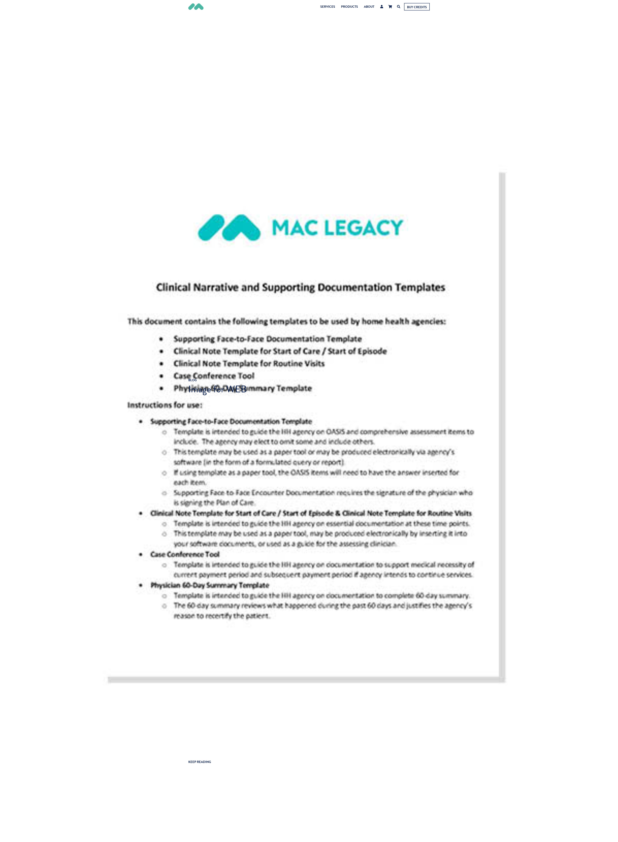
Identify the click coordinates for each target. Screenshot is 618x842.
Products (349, 6)
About (369, 6)
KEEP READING (199, 761)
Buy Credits (417, 7)
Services (327, 6)
